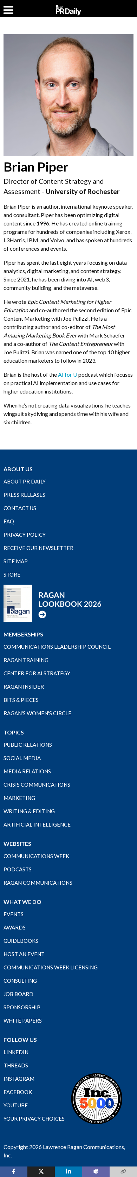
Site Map (16, 561)
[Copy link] (123, 1171)
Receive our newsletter (38, 548)
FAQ (9, 521)
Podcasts (18, 869)
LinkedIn (16, 1052)
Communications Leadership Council (57, 646)
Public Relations (28, 744)
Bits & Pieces (21, 700)
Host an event (24, 954)
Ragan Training (26, 660)
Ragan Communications (38, 882)
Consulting (20, 980)
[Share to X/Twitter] (41, 1171)
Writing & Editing (29, 811)
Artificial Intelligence (37, 824)
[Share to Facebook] (13, 1171)
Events (14, 914)
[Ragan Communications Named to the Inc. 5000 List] (96, 1098)
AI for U (67, 374)
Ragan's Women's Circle (37, 713)
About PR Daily (25, 481)
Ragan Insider (24, 686)
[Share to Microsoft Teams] (96, 1171)
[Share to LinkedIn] (68, 1171)
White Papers (23, 1020)
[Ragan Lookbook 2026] (53, 602)
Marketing (19, 798)
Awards (15, 927)
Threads (16, 1065)
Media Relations (27, 771)
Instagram (19, 1078)
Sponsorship (22, 1007)
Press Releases (24, 495)
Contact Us (20, 508)
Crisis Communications (37, 784)
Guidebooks (21, 941)
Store (12, 574)
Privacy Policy (25, 534)
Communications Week (36, 856)
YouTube (16, 1105)
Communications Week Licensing (51, 967)
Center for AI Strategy (37, 673)
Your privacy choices (34, 1118)
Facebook (18, 1092)
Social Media (22, 758)
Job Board (18, 994)
